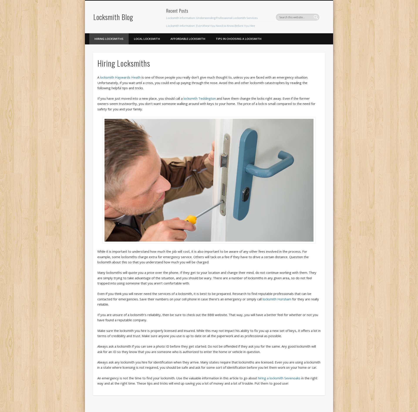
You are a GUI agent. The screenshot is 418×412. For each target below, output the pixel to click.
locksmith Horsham (277, 299)
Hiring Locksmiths (108, 39)
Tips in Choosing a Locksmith (238, 39)
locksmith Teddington (200, 98)
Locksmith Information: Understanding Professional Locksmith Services (212, 18)
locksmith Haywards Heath (120, 77)
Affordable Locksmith (187, 39)
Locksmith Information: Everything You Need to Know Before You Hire (210, 26)
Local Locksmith (147, 39)
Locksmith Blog (113, 17)
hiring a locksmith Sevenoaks (279, 378)
